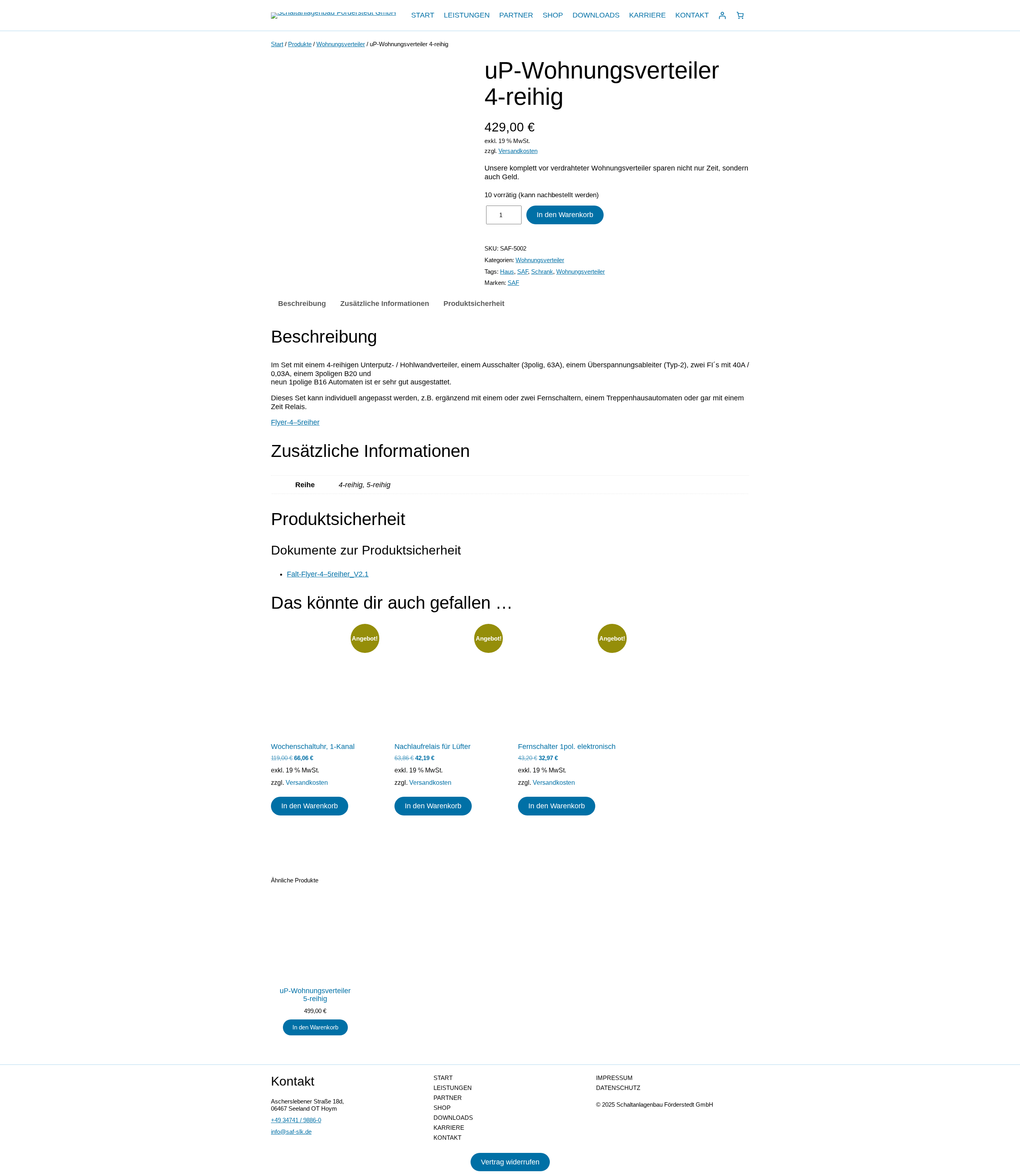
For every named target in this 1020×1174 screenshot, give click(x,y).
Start (277, 44)
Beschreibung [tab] (302, 304)
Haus (507, 271)
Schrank (542, 271)
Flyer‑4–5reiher (295, 422)
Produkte (300, 44)
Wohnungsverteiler (340, 44)
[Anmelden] (722, 15)
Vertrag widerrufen (510, 1162)
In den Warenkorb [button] (309, 806)
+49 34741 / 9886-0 (296, 1120)
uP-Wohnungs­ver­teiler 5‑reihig (315, 995)
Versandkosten (517, 150)
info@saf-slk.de (291, 1131)
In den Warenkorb (565, 215)
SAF (522, 271)
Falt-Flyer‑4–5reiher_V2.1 (328, 574)
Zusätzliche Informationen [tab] (384, 304)
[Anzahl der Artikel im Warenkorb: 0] (740, 15)
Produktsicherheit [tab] (473, 304)
